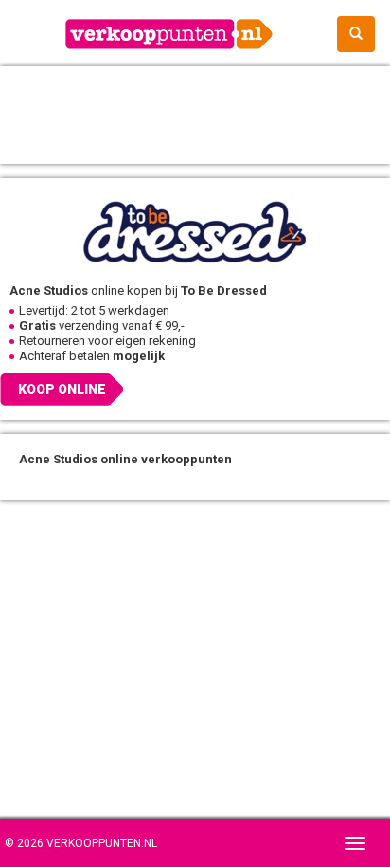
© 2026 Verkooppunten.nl (81, 843)
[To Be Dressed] (195, 230)
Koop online (62, 389)
